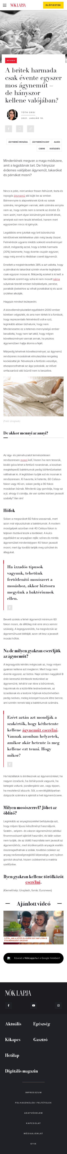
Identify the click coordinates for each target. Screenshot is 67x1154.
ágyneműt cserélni (39, 730)
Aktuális (11, 60)
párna (56, 279)
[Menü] (4, 5)
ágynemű (19, 195)
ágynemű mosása (18, 142)
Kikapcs (12, 1039)
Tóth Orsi (28, 112)
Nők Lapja (18, 5)
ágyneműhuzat (40, 142)
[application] (33, 927)
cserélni (32, 882)
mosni (23, 460)
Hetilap (12, 1055)
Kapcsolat (33, 1123)
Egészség (41, 1023)
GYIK (33, 1144)
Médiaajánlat (33, 1133)
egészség (55, 148)
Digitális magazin (21, 1071)
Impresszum (33, 1092)
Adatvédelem (33, 1113)
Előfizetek (53, 5)
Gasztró (40, 1039)
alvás (57, 142)
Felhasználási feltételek (33, 1103)
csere (42, 148)
